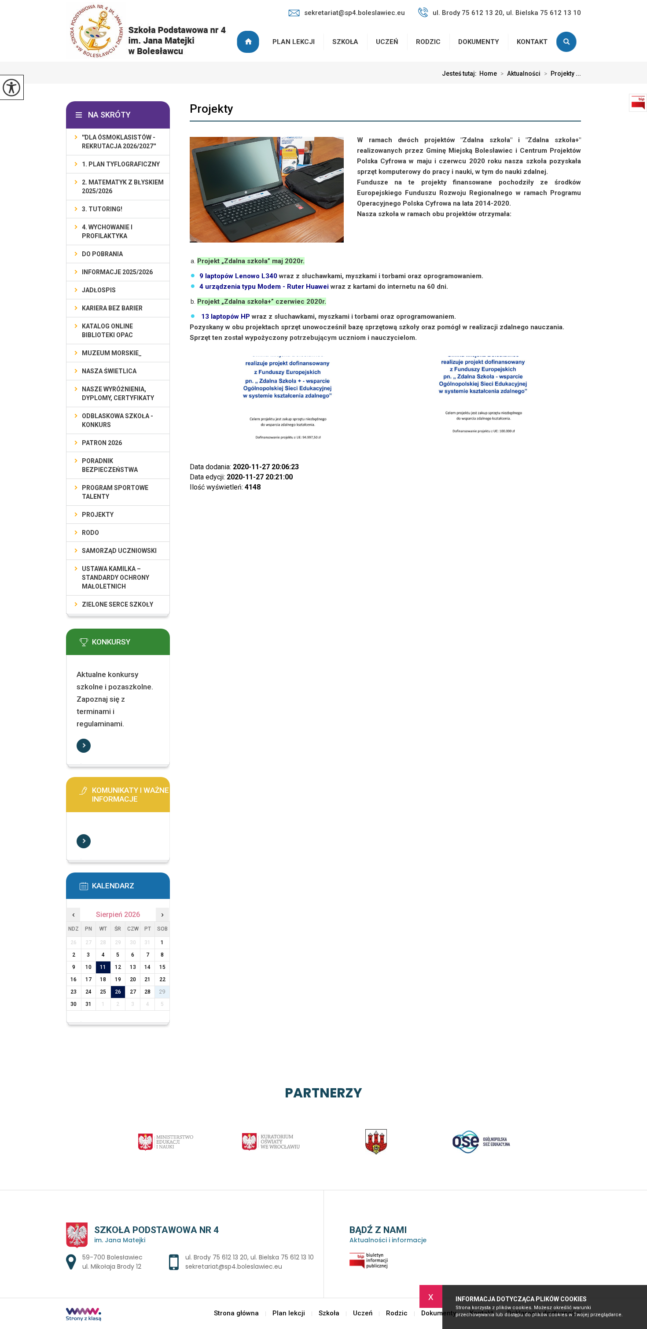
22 (162, 979)
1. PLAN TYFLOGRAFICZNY (121, 164)
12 (118, 967)
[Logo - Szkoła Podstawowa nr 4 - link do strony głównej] (151, 31)
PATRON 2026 (102, 442)
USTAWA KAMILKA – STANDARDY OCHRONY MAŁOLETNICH (115, 577)
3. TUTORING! (102, 209)
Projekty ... (562, 73)
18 (103, 979)
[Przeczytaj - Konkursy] (131, 645)
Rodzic (428, 42)
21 (147, 979)
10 (88, 967)
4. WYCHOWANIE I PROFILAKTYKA (107, 231)
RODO (90, 532)
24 (88, 992)
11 (103, 967)
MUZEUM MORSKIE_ (112, 353)
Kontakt (532, 42)
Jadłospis (99, 290)
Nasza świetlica (109, 371)
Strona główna (249, 41)
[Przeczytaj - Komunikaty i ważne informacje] (131, 793)
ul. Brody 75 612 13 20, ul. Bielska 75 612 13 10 (507, 13)
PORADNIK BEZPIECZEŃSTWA (110, 465)
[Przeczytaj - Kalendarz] (131, 888)
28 (147, 992)
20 (133, 979)
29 (162, 992)
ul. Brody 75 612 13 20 (216, 1257)
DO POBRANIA (102, 254)
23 (73, 992)
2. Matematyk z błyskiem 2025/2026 (123, 187)
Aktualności (520, 73)
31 (88, 1004)
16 (73, 979)
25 (103, 992)
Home (488, 73)
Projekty (211, 108)
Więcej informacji (84, 746)
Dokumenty (478, 42)
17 (88, 979)
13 (133, 967)
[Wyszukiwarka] (568, 41)
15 (162, 967)
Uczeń (387, 42)
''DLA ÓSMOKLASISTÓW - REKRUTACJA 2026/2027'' (119, 142)
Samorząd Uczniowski (119, 550)
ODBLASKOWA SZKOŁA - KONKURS (117, 420)
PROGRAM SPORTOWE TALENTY (115, 492)
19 (118, 979)
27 (133, 992)
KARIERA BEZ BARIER (112, 308)
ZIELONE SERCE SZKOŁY (117, 604)
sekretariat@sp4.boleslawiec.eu (354, 13)
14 (147, 967)
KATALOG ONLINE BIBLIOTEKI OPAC (107, 331)
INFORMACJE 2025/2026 (117, 272)
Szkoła (345, 42)
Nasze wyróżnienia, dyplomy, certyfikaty (118, 393)
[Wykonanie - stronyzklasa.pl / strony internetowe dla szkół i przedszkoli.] (83, 1315)
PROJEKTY (98, 514)
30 (73, 1004)
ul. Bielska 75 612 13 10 (282, 1257)
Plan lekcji (293, 42)
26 (118, 992)
